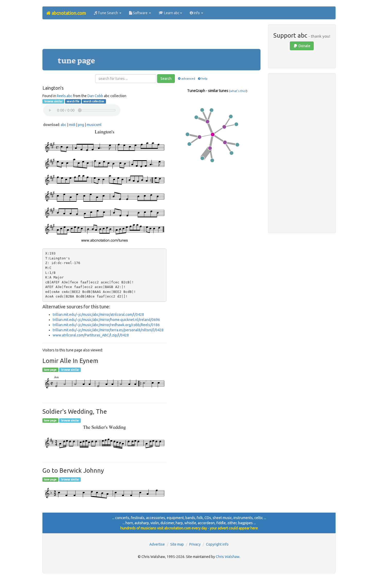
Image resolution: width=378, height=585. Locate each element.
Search (166, 79)
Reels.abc (64, 96)
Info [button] (197, 13)
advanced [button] (188, 78)
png (81, 125)
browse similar (53, 101)
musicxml (94, 125)
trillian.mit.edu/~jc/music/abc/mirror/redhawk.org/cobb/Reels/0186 (106, 325)
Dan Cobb (95, 96)
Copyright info (217, 544)
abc (63, 125)
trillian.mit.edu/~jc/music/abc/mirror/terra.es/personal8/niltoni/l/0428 (108, 330)
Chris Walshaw (227, 557)
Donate (304, 46)
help (204, 78)
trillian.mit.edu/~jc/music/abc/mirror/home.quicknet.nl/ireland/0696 (106, 320)
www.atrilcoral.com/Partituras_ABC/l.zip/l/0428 (91, 335)
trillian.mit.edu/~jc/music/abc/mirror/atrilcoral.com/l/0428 (98, 314)
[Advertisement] (151, 36)
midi (72, 125)
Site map (177, 544)
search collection (93, 101)
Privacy (195, 544)
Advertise (157, 544)
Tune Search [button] (108, 13)
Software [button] (140, 13)
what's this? (238, 90)
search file (73, 101)
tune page (50, 369)
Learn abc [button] (171, 13)
